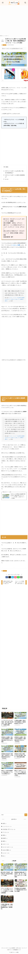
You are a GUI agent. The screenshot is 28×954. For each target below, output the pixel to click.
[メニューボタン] (2, 2)
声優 (4, 835)
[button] (7, 577)
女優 (4, 823)
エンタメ (4, 570)
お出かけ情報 (7, 850)
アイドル (6, 832)
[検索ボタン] (25, 2)
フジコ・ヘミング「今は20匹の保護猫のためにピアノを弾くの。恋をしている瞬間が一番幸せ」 (14, 299)
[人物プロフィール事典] (14, 2)
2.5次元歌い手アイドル (9, 829)
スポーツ (6, 844)
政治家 (5, 838)
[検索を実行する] (25, 814)
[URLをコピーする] (21, 577)
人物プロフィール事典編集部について (14, 949)
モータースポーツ (8, 847)
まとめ (6, 179)
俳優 (4, 841)
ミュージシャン (7, 826)
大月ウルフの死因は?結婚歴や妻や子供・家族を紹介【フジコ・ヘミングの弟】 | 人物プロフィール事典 (18, 496)
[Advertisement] (14, 21)
